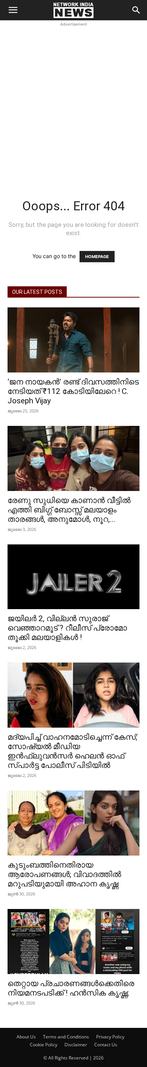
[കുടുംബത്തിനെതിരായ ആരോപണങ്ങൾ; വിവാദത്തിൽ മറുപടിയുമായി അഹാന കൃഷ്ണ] (73, 823)
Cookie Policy (43, 1044)
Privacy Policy (110, 1037)
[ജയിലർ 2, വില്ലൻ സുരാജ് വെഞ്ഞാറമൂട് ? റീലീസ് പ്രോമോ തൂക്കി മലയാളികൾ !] (73, 576)
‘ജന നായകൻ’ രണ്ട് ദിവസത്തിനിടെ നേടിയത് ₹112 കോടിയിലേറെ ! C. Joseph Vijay (73, 391)
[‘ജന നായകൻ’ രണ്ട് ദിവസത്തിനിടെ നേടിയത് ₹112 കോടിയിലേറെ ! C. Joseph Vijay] (73, 339)
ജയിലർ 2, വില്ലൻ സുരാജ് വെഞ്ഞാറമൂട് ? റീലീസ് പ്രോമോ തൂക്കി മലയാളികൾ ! (67, 628)
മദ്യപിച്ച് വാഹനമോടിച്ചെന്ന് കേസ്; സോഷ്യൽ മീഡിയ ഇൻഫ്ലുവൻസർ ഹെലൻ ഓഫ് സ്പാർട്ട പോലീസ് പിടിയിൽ (72, 751)
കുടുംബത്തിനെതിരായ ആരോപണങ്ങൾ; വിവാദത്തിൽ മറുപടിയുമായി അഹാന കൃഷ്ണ (64, 874)
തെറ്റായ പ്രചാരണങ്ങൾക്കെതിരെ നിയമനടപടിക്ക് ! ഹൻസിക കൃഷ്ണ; (71, 988)
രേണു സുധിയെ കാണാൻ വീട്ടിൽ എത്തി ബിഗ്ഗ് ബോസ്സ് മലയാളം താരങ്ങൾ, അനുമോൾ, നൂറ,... (69, 510)
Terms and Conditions (66, 1037)
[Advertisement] (73, 101)
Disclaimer (75, 1044)
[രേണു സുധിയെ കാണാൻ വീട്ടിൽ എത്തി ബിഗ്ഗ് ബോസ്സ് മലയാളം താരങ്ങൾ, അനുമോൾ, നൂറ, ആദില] (73, 458)
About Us (26, 1037)
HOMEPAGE (97, 256)
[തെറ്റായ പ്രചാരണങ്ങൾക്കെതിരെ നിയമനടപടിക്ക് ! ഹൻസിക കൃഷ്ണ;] (73, 941)
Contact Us (105, 1044)
